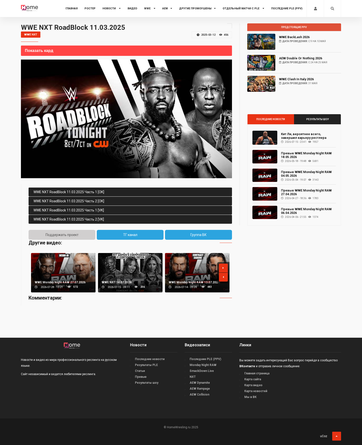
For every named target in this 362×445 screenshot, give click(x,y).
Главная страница (256, 373)
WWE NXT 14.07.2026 (117, 282)
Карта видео (253, 385)
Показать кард (39, 50)
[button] (223, 268)
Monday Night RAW (203, 365)
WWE (147, 8)
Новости (109, 8)
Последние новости (270, 119)
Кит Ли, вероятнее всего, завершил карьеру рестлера (303, 136)
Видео (132, 8)
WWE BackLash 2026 (294, 37)
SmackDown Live (202, 371)
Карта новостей (255, 391)
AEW (165, 8)
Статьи (140, 371)
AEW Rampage (200, 388)
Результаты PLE (146, 365)
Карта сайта (252, 379)
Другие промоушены (195, 8)
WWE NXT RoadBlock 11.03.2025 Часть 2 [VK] (68, 219)
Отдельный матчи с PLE (241, 8)
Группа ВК (198, 235)
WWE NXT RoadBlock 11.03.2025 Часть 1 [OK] (68, 192)
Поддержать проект (62, 235)
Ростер (90, 8)
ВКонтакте (247, 366)
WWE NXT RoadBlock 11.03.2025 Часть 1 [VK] (68, 210)
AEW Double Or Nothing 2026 (300, 58)
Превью (141, 377)
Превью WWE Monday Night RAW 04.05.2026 (306, 173)
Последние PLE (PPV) (286, 8)
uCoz (323, 436)
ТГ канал (130, 235)
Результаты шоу (317, 119)
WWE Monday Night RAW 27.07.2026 (60, 282)
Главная (72, 8)
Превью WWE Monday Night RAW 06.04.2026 (306, 211)
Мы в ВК (250, 397)
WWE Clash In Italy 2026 (296, 79)
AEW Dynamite (200, 382)
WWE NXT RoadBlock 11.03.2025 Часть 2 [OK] (68, 201)
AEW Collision (199, 394)
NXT (193, 377)
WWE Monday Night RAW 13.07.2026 (194, 282)
